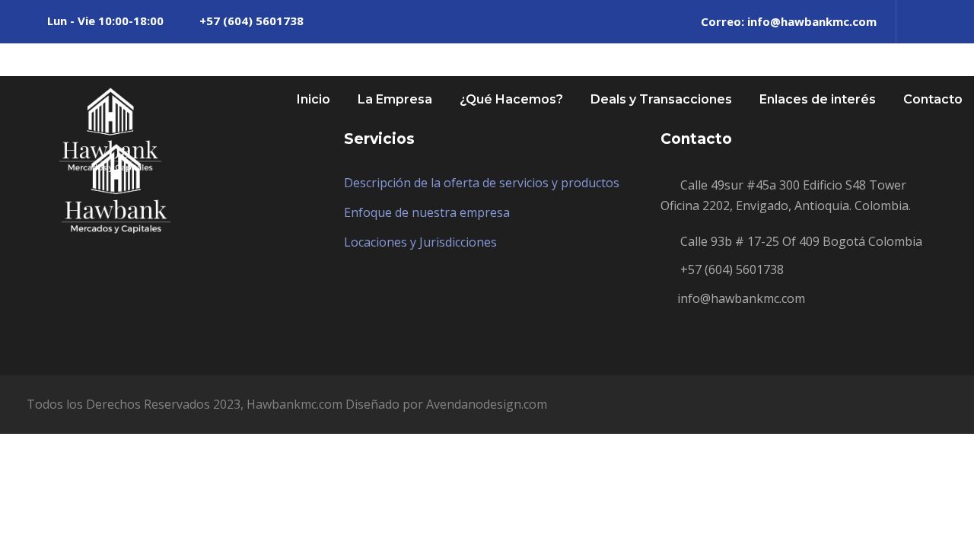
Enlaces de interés (817, 99)
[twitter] (916, 21)
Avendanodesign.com (486, 404)
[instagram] (942, 21)
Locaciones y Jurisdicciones (420, 242)
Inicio (313, 99)
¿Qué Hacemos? (511, 99)
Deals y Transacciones (661, 99)
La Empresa (395, 99)
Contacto (933, 99)
